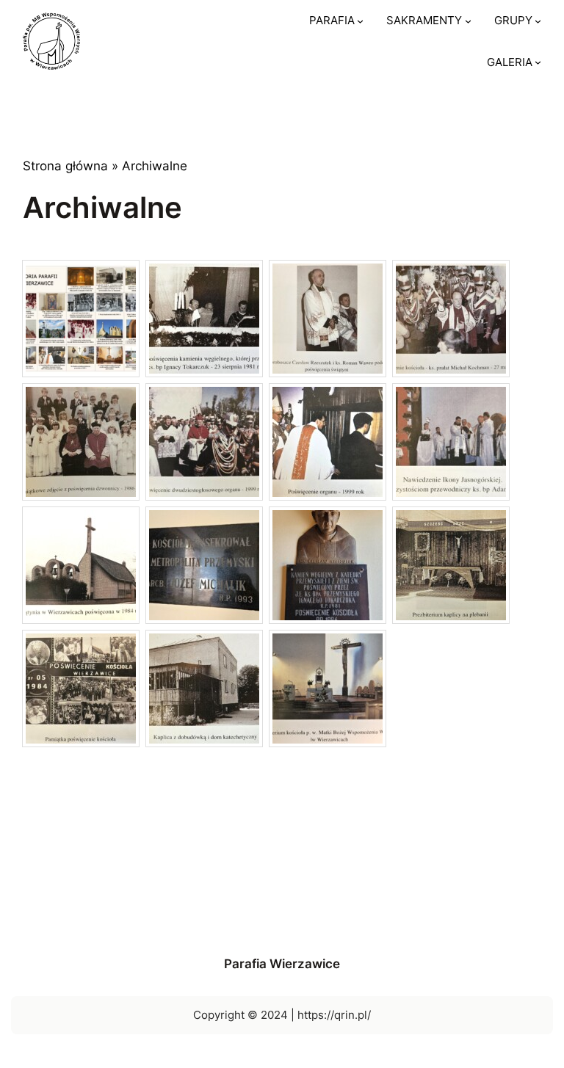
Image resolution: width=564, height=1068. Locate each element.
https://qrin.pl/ (334, 1015)
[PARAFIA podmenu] (360, 21)
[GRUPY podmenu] (538, 21)
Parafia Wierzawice (282, 963)
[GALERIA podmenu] (538, 62)
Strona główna (65, 165)
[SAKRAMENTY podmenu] (468, 21)
